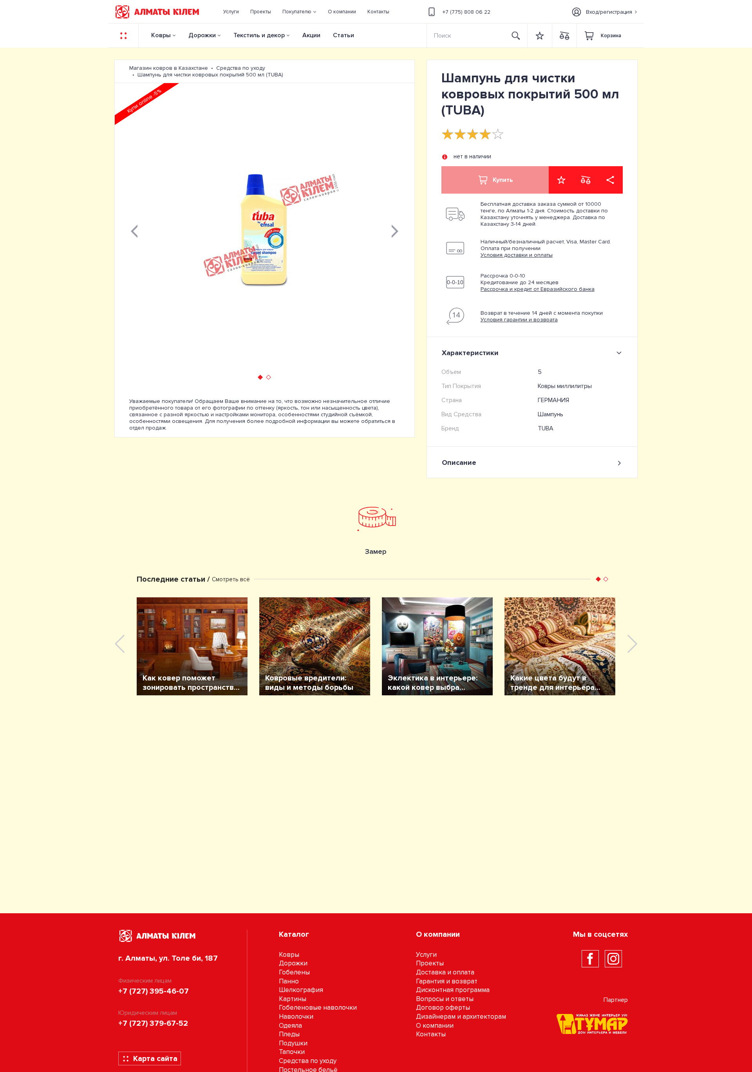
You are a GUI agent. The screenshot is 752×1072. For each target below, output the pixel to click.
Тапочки (292, 1052)
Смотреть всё (231, 579)
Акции (311, 35)
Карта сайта (155, 1058)
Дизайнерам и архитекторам (461, 1016)
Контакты (431, 1034)
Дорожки (202, 35)
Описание (459, 462)
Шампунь (550, 414)
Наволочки (296, 1016)
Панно (289, 981)
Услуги (426, 954)
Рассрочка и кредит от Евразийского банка (538, 289)
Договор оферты (443, 1007)
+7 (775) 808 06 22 (466, 12)
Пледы (289, 1034)
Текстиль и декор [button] (259, 35)
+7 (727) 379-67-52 (153, 1023)
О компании (435, 1025)
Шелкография (301, 990)
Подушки (293, 1043)
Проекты (430, 963)
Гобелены (294, 972)
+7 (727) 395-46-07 (153, 991)
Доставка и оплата (445, 972)
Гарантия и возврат (446, 981)
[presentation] (134, 230)
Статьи (343, 35)
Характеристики (470, 352)
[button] (299, 11)
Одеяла (290, 1025)
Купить (503, 180)
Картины (292, 999)
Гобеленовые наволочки (318, 1007)
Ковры (161, 35)
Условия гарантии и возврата (519, 319)
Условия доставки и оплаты (517, 255)
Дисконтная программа (453, 990)
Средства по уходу (307, 1061)
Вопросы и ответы (445, 999)
